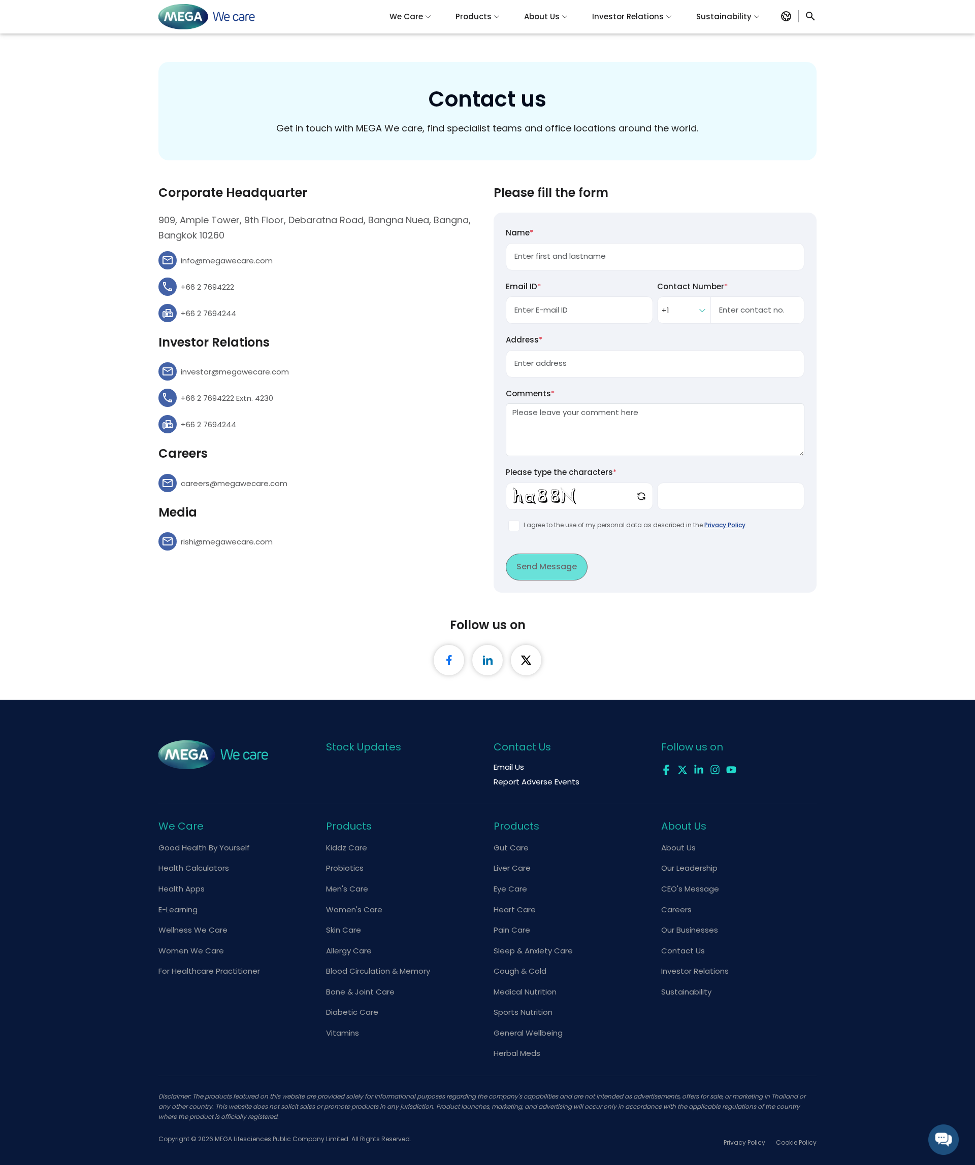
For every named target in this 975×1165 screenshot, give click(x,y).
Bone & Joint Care (360, 991)
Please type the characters (561, 472)
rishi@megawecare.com (227, 541)
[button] (786, 16)
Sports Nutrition (523, 1012)
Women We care (191, 950)
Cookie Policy (796, 1142)
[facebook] (666, 769)
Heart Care (515, 909)
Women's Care (354, 909)
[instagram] (715, 769)
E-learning (178, 909)
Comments (530, 393)
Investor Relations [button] (628, 16)
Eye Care (510, 888)
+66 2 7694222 (207, 287)
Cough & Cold (520, 971)
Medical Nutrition (525, 991)
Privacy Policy (724, 525)
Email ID (523, 286)
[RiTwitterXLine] (526, 660)
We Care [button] (406, 16)
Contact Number (692, 286)
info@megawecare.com (227, 260)
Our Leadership (689, 868)
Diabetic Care (352, 1012)
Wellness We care (193, 929)
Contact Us (683, 950)
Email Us (509, 767)
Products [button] (474, 16)
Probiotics (345, 868)
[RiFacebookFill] (449, 660)
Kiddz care (346, 847)
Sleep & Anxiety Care (533, 950)
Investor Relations (695, 971)
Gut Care (511, 847)
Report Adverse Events (536, 781)
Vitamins (342, 1032)
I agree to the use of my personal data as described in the (634, 525)
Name (519, 232)
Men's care (347, 888)
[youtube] (731, 769)
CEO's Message (690, 888)
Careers (676, 909)
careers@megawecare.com (234, 483)
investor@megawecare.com (235, 371)
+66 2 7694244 (208, 313)
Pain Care (512, 929)
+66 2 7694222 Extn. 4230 (227, 398)
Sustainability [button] (724, 16)
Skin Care (343, 929)
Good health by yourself (204, 847)
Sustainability (686, 991)
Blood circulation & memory (378, 971)
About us (678, 847)
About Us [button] (542, 16)
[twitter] (682, 769)
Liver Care (512, 868)
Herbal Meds (517, 1053)
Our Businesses (689, 929)
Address (524, 339)
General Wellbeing (528, 1032)
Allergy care (349, 950)
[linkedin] (699, 769)
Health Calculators (193, 868)
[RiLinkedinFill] (487, 660)
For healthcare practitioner (209, 971)
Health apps (181, 888)
